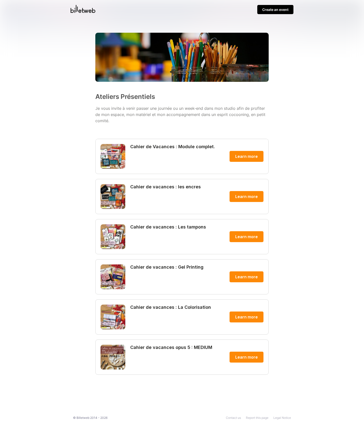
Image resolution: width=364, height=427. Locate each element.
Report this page (257, 418)
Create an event (275, 9)
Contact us (233, 418)
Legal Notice (282, 418)
